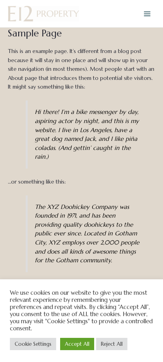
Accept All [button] (77, 344)
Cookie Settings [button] (33, 344)
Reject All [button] (112, 344)
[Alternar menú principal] (147, 14)
